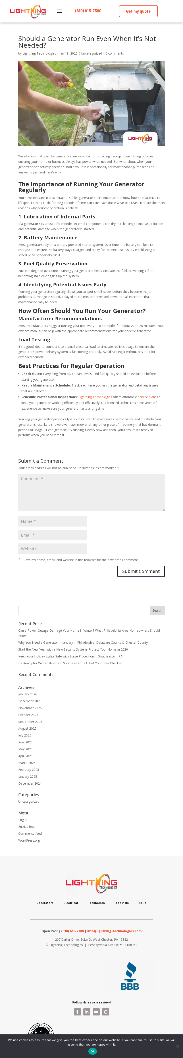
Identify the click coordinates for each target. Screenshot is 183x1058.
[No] (177, 1046)
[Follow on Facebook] (77, 1011)
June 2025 (25, 742)
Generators (45, 903)
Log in (22, 820)
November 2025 (30, 708)
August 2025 (27, 728)
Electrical (71, 903)
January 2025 (27, 776)
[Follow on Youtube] (96, 1011)
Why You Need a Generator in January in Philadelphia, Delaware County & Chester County (83, 642)
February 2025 (28, 769)
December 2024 (30, 783)
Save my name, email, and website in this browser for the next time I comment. (81, 560)
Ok (93, 1051)
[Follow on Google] (105, 1011)
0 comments (115, 53)
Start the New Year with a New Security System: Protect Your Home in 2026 (73, 649)
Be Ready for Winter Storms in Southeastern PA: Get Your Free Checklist (70, 663)
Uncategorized (91, 53)
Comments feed (30, 833)
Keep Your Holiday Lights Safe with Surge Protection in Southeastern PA (70, 656)
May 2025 (25, 749)
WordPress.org (29, 840)
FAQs (142, 903)
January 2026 (27, 694)
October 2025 (28, 715)
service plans (147, 397)
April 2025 (25, 756)
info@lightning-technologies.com (114, 931)
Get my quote (138, 11)
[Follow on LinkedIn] (86, 1011)
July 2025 (24, 735)
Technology (96, 903)
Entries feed (26, 826)
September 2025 (30, 722)
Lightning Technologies (39, 53)
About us (122, 903)
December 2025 (30, 701)
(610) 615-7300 (88, 10)
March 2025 (26, 763)
